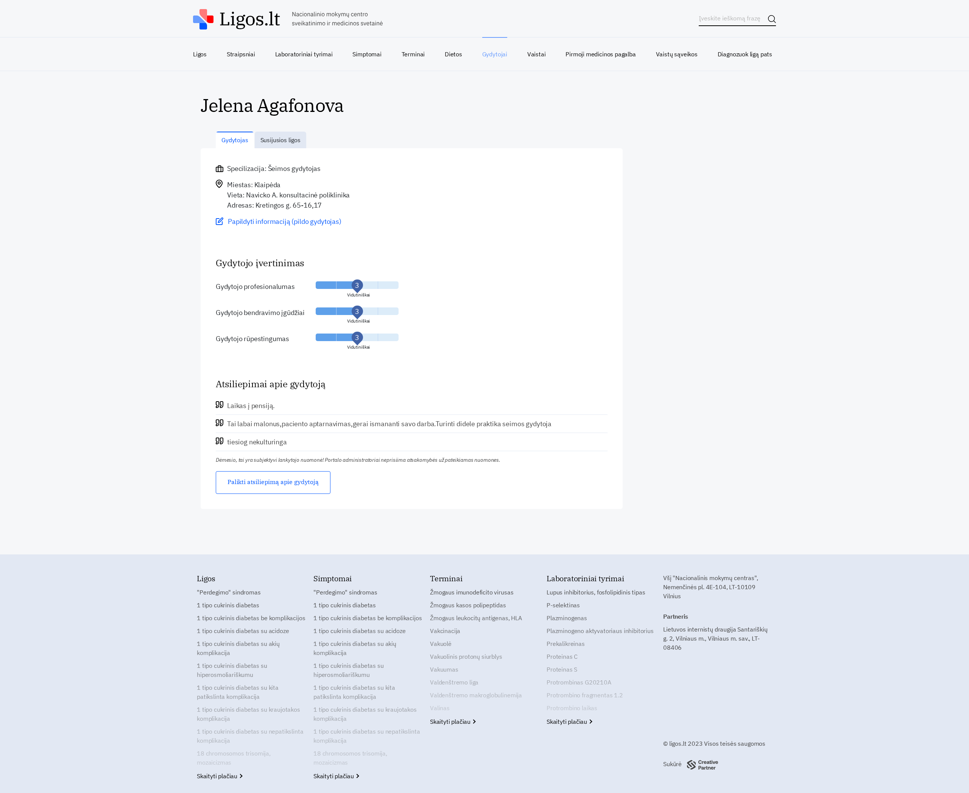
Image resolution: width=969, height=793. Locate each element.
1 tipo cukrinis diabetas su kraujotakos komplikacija (248, 714)
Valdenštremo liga (454, 682)
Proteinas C (562, 656)
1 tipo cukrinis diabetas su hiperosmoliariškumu (232, 670)
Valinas (440, 708)
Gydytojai (494, 54)
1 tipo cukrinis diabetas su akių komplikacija (238, 648)
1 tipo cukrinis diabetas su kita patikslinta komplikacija (238, 692)
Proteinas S (562, 669)
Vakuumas (444, 669)
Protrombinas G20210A (579, 682)
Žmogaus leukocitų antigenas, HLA (476, 618)
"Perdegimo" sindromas (229, 592)
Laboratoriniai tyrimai (304, 54)
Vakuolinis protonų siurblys (466, 656)
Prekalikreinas (566, 643)
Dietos (453, 54)
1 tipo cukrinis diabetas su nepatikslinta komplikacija (250, 736)
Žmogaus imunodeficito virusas (471, 592)
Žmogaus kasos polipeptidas (468, 605)
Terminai (413, 54)
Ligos (200, 54)
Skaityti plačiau (218, 776)
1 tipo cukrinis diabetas (228, 605)
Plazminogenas (567, 618)
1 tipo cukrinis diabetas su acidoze (243, 631)
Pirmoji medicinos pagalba (601, 54)
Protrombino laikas (572, 708)
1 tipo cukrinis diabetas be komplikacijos (251, 618)
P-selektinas (563, 605)
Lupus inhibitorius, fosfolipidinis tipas (596, 592)
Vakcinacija (445, 631)
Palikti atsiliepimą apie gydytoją (273, 482)
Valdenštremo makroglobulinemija (476, 695)
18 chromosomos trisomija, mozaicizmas (234, 758)
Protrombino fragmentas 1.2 (585, 695)
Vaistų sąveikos (677, 54)
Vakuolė (441, 643)
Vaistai (536, 54)
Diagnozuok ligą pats (745, 54)
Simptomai (366, 54)
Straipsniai (241, 54)
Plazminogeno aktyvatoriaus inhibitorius (600, 631)
